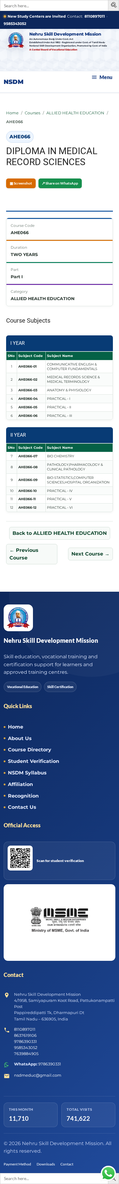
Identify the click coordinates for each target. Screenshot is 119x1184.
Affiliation (20, 784)
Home (12, 112)
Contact (66, 1164)
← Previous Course (23, 554)
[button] (114, 6)
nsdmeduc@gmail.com (37, 1075)
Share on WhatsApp (60, 183)
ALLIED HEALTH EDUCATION (75, 112)
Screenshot (21, 183)
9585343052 (15, 23)
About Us (20, 738)
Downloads (46, 1164)
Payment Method (17, 1164)
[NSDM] (17, 40)
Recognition (23, 796)
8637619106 (25, 1035)
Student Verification (33, 761)
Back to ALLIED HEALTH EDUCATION (60, 533)
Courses (32, 112)
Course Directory (29, 750)
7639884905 (26, 1053)
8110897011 (95, 16)
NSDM (13, 81)
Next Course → (90, 554)
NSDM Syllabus (27, 773)
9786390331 (25, 1041)
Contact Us (22, 807)
